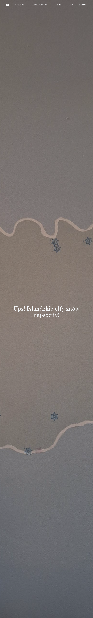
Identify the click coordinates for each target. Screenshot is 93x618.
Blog (71, 5)
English (82, 5)
